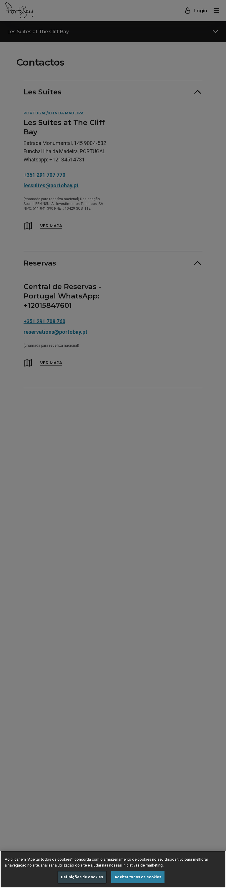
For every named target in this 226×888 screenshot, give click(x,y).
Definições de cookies (82, 877)
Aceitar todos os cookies (137, 877)
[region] (113, 869)
